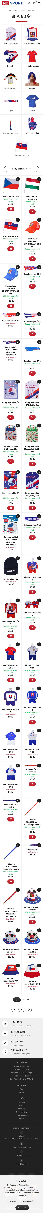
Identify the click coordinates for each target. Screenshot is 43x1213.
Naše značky (21, 1112)
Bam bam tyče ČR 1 (32, 274)
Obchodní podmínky (21, 1069)
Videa (21, 1118)
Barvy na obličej (11, 43)
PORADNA (21, 1085)
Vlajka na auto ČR (11, 197)
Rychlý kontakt (21, 1164)
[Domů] (12, 3)
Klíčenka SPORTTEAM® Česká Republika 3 (32, 822)
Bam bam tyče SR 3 (32, 361)
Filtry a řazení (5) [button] (20, 169)
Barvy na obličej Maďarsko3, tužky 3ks (32, 449)
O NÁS (21, 1098)
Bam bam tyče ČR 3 (32, 322)
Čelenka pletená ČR (32, 525)
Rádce (21, 1092)
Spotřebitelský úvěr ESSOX (21, 1079)
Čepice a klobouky (32, 43)
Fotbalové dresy (32, 66)
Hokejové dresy (10, 88)
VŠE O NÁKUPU (21, 1062)
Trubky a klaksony (11, 133)
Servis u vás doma (17, 1041)
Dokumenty (21, 1102)
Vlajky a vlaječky (21, 156)
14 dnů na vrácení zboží (19, 1050)
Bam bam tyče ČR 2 (10, 321)
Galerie (22, 1105)
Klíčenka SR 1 (32, 850)
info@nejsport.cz (22, 1155)
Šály (11, 111)
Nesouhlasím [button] (28, 1201)
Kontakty (21, 1109)
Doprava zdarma (16, 1022)
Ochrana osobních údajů (21, 1073)
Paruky (32, 88)
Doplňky (10, 66)
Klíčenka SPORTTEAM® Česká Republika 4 (11, 866)
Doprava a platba (21, 1066)
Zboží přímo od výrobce (18, 1031)
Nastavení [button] (13, 1201)
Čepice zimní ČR (11, 579)
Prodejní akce (21, 1115)
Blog (21, 1089)
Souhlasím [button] (22, 1207)
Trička (32, 111)
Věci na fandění (32, 133)
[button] (10, 209)
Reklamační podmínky (21, 1076)
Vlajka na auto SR (10, 236)
